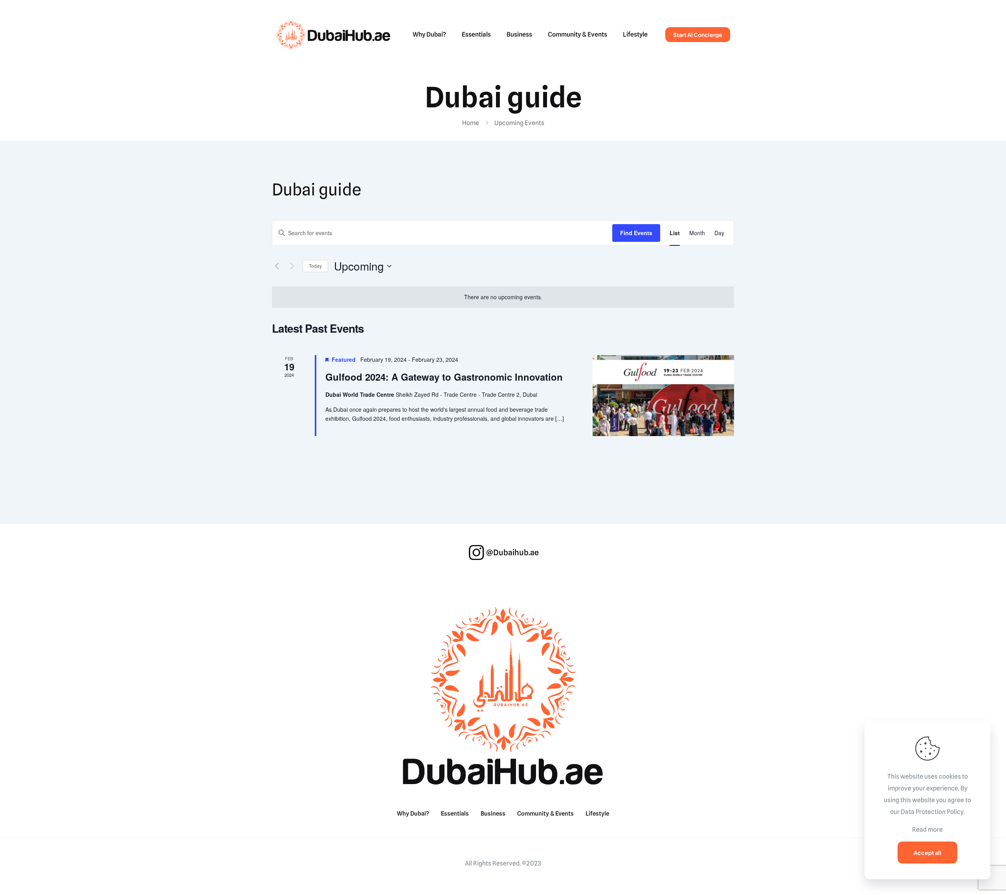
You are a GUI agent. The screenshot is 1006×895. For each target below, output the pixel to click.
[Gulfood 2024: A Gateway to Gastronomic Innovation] (663, 395)
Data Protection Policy (932, 812)
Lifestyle (597, 813)
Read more (927, 829)
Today (315, 265)
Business (493, 813)
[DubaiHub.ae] (333, 34)
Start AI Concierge (697, 34)
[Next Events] (292, 266)
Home (470, 123)
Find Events (636, 233)
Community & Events (545, 813)
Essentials (455, 813)
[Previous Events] (276, 266)
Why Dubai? (413, 813)
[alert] (503, 297)
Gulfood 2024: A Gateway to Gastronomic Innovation (444, 376)
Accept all (927, 852)
